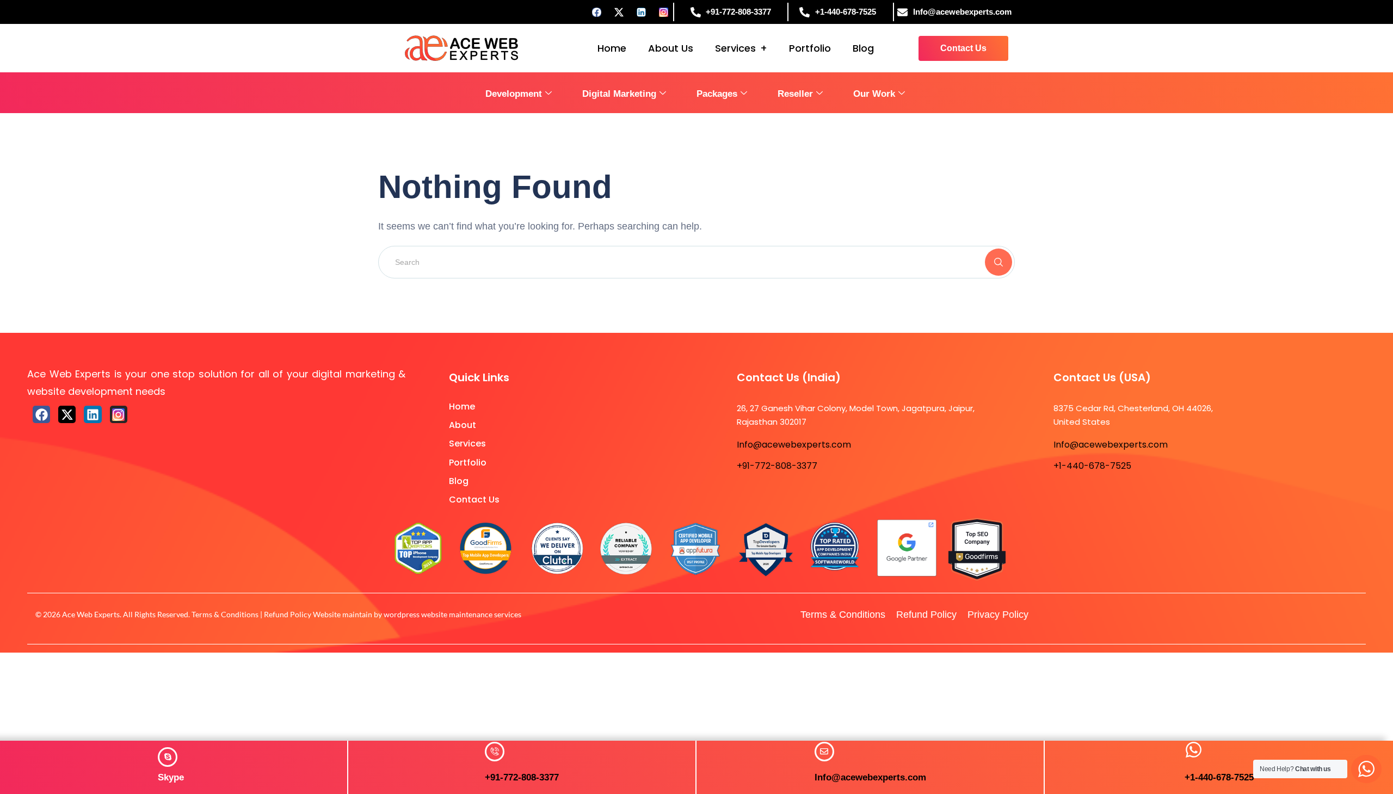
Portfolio (810, 48)
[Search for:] (696, 261)
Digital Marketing (619, 94)
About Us (670, 48)
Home (611, 48)
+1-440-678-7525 (1219, 777)
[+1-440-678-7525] (1194, 750)
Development (513, 94)
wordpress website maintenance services (452, 614)
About (462, 425)
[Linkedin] (641, 12)
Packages (716, 94)
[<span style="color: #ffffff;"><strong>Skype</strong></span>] (167, 757)
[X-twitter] (67, 414)
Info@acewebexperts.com (870, 777)
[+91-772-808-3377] (494, 751)
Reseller (795, 94)
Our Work (874, 94)
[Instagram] (664, 12)
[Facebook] (597, 12)
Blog (863, 48)
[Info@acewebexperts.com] (824, 751)
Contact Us (474, 499)
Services (735, 48)
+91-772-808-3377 (522, 777)
